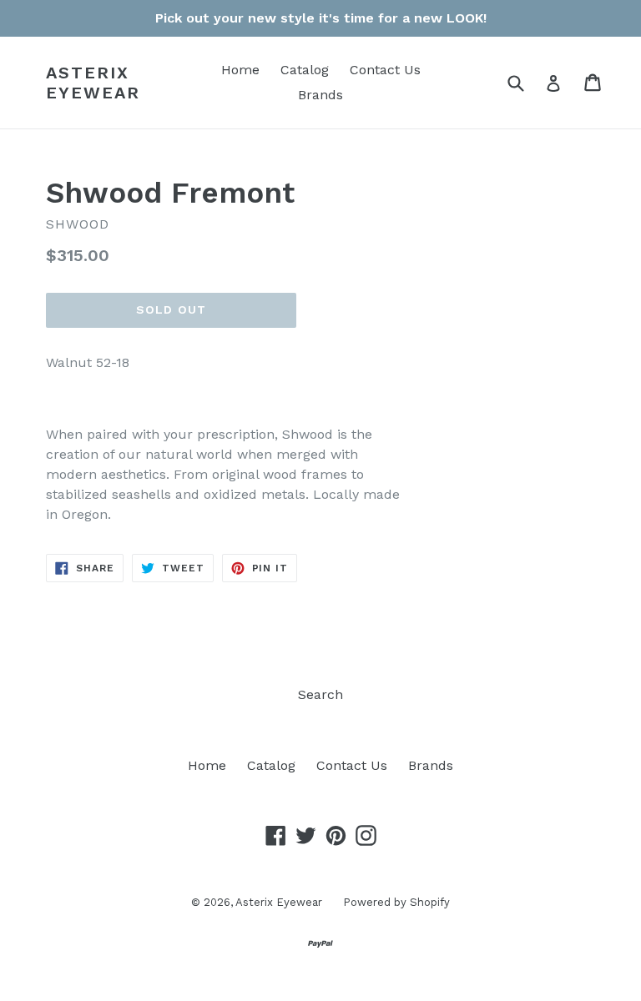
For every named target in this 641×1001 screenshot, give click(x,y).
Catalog (304, 70)
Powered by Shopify (396, 902)
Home (240, 70)
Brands (320, 95)
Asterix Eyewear (93, 83)
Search (320, 694)
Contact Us (385, 70)
